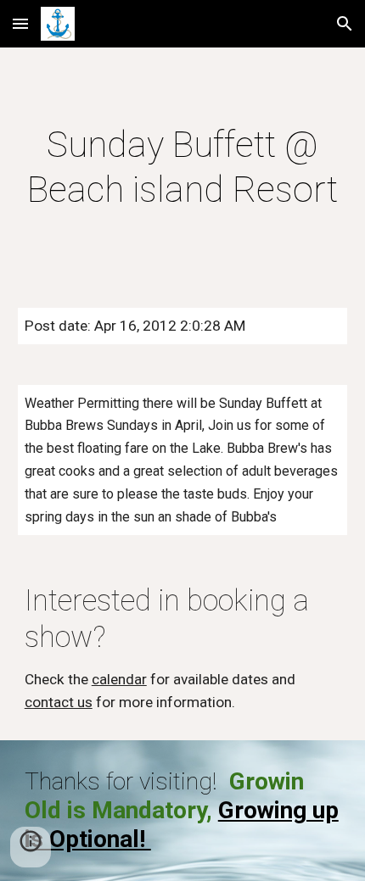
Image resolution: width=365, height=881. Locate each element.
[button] (20, 23)
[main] (183, 167)
